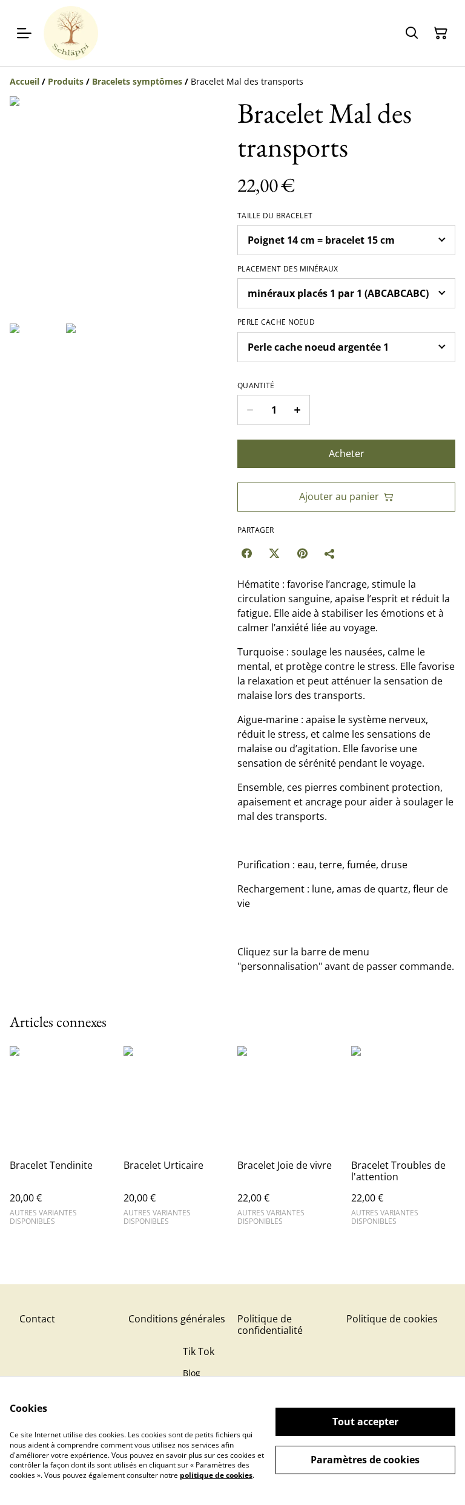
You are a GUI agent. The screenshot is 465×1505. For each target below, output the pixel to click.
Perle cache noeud (276, 322)
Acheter (346, 453)
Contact (37, 1318)
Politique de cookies (392, 1318)
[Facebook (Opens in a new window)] (246, 553)
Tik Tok (198, 1351)
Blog (191, 1373)
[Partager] (330, 553)
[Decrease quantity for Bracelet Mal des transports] (249, 410)
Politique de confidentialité (270, 1324)
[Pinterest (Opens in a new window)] (302, 553)
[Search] (411, 33)
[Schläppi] (71, 33)
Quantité (255, 386)
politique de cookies (216, 1475)
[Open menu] (24, 33)
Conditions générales (176, 1318)
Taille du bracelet (274, 216)
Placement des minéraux (287, 269)
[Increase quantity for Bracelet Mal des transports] (297, 410)
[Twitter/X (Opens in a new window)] (274, 553)
